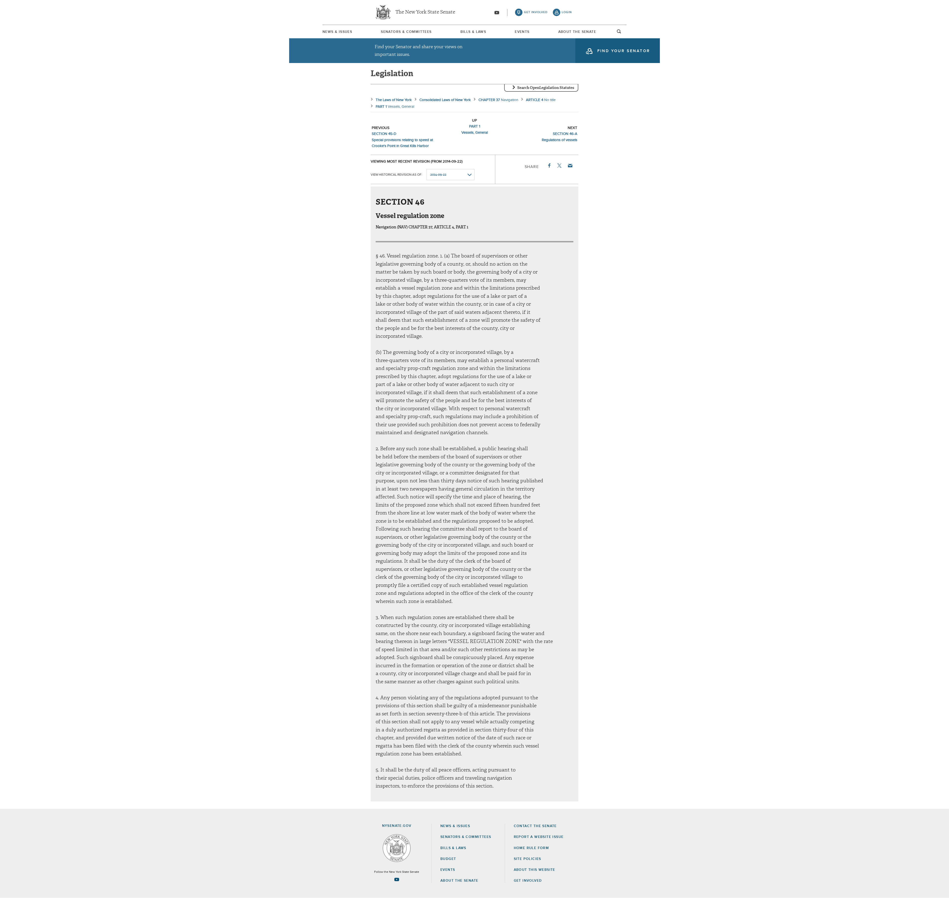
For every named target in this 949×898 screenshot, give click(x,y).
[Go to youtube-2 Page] (397, 879)
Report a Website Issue (539, 837)
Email (569, 166)
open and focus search (619, 33)
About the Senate (459, 880)
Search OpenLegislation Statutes (545, 87)
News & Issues (337, 32)
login (567, 12)
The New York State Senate (425, 12)
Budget (448, 859)
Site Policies (527, 859)
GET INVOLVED (528, 880)
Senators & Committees (406, 32)
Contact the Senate (535, 826)
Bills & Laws (473, 32)
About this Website (534, 870)
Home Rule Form (531, 848)
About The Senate (577, 32)
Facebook (548, 166)
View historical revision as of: (396, 174)
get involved (536, 12)
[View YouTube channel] (496, 12)
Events (522, 32)
